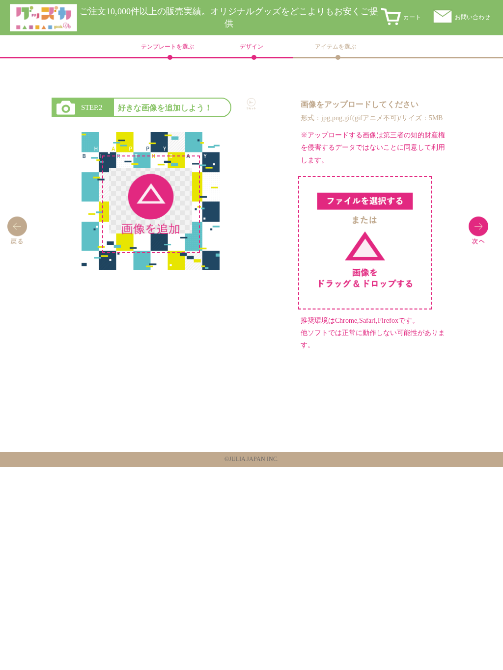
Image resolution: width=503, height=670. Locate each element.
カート (412, 17)
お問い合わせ (472, 17)
